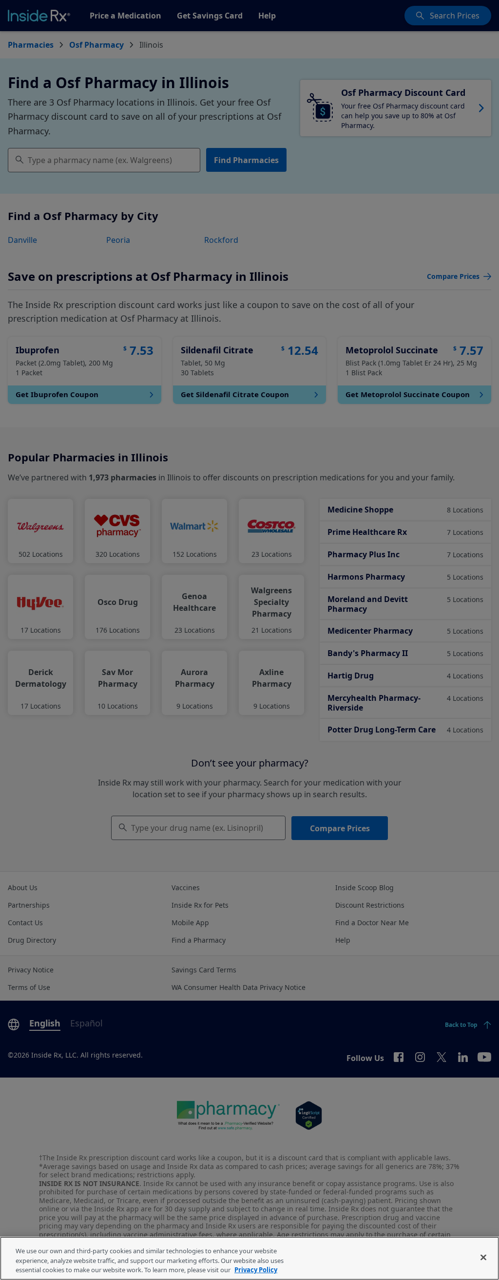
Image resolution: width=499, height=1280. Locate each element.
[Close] (483, 1257)
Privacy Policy (255, 1269)
